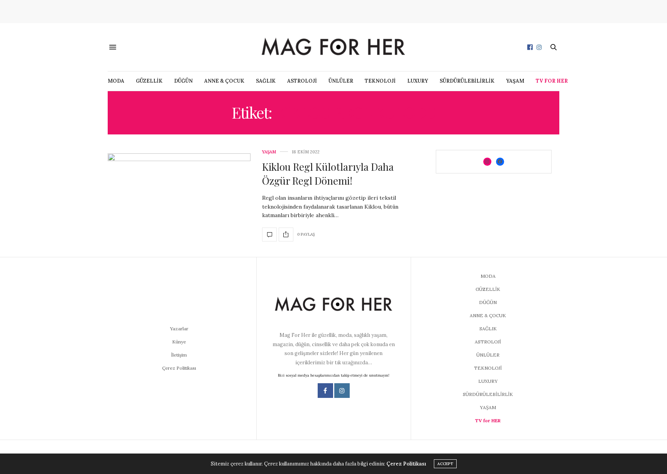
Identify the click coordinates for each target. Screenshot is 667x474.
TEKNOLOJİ (380, 81)
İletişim (179, 355)
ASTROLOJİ (302, 81)
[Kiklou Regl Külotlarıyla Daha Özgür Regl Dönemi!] (179, 195)
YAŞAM (515, 81)
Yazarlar (179, 328)
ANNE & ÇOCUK (224, 81)
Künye (179, 342)
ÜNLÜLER (340, 81)
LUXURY (417, 81)
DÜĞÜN (183, 81)
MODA (116, 81)
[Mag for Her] (333, 47)
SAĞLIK (266, 81)
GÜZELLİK (149, 81)
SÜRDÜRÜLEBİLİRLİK (467, 81)
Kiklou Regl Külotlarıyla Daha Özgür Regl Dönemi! (328, 173)
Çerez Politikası (179, 368)
